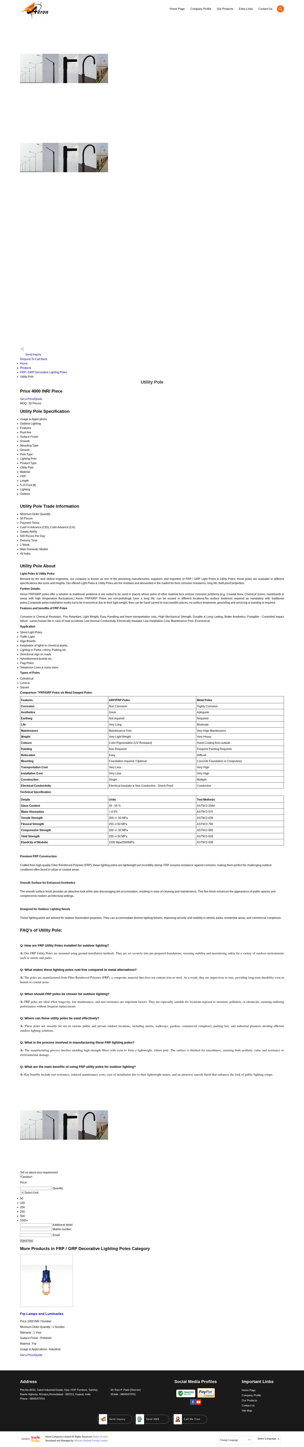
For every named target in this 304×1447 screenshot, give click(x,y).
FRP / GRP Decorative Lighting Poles (43, 372)
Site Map (247, 1410)
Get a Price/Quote (31, 398)
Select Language (266, 1438)
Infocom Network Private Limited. (91, 1440)
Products (25, 367)
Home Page (177, 8)
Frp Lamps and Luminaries (42, 1314)
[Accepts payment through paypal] (206, 1397)
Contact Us (265, 8)
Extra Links (246, 8)
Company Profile (200, 8)
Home (24, 363)
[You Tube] (198, 1404)
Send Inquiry (33, 354)
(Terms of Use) (99, 1436)
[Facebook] (193, 1404)
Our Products (225, 8)
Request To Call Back (33, 359)
